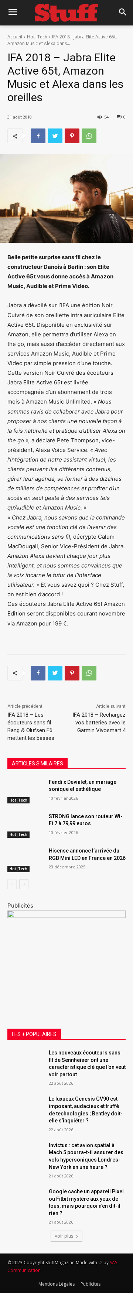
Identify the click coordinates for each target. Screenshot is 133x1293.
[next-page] (23, 884)
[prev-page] (12, 884)
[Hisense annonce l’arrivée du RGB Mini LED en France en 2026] (25, 859)
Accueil (14, 37)
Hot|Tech (37, 37)
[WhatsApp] (89, 135)
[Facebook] (38, 135)
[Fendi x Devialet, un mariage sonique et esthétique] (25, 791)
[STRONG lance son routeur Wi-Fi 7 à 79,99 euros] (25, 825)
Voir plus (64, 1236)
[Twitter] (55, 135)
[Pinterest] (72, 135)
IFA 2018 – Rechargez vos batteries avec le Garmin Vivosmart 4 (99, 722)
